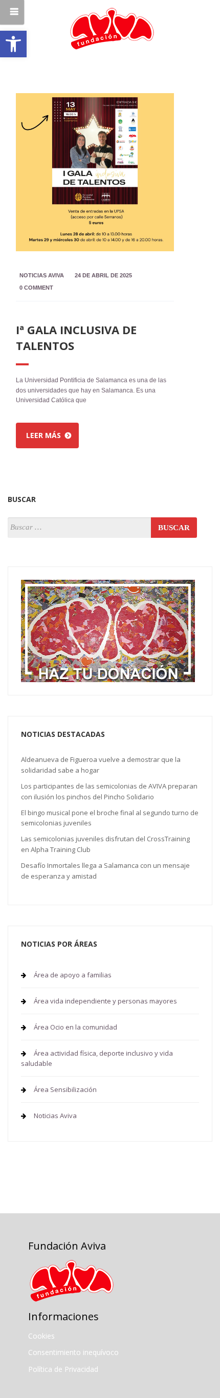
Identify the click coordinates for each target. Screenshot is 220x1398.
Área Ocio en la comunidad (75, 1027)
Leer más (43, 435)
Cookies (41, 1336)
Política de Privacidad (63, 1369)
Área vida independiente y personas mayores (105, 1001)
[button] (13, 44)
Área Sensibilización (65, 1089)
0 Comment (36, 288)
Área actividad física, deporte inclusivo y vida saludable (97, 1058)
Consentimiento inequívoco (73, 1352)
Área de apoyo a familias (73, 974)
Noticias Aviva (41, 275)
